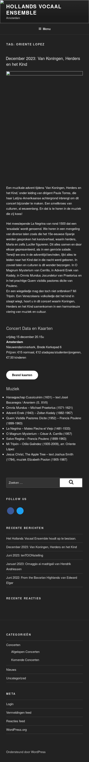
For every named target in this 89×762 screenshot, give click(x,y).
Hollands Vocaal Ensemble (34, 9)
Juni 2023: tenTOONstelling (24, 555)
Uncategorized (16, 678)
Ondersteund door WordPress (26, 752)
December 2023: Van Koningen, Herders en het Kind (43, 61)
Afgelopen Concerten (25, 651)
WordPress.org (16, 729)
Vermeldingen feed (18, 712)
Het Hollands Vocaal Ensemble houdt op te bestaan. (41, 538)
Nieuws (11, 669)
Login (9, 704)
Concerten (13, 644)
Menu (47, 29)
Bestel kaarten (22, 375)
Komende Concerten (25, 659)
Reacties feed (15, 721)
